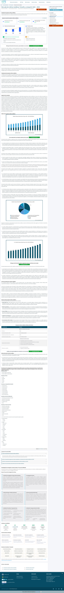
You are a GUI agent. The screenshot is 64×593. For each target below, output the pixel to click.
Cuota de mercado (52, 17)
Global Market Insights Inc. (5, 588)
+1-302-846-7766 (50, 579)
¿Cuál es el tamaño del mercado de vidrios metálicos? (10, 453)
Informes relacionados (53, 24)
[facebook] (59, 589)
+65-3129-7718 (50, 580)
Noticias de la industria (53, 20)
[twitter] (56, 589)
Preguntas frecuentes (53, 21)
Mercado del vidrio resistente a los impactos (10, 569)
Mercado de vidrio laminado (30, 567)
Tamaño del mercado (53, 14)
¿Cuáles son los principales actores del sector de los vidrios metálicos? (13, 463)
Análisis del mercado (53, 16)
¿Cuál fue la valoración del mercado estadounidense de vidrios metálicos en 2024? (15, 461)
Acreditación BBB (15, 526)
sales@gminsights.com (51, 581)
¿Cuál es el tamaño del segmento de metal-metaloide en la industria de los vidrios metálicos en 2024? (18, 459)
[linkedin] (53, 589)
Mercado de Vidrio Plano (29, 569)
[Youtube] (61, 589)
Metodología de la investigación (54, 22)
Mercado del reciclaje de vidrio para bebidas (10, 567)
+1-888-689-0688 (51, 578)
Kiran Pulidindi (41, 448)
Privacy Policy (38, 591)
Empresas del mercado (53, 19)
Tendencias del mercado (53, 15)
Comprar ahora (56, 9)
